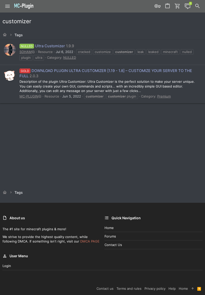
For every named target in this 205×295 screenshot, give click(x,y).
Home (109, 228)
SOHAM (26, 52)
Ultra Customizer (43, 46)
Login (6, 266)
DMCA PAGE (90, 241)
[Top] (193, 288)
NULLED (69, 58)
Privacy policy (155, 288)
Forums (110, 236)
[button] (7, 6)
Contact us (113, 245)
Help (172, 288)
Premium (164, 96)
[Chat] (187, 6)
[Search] (197, 6)
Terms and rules (129, 288)
